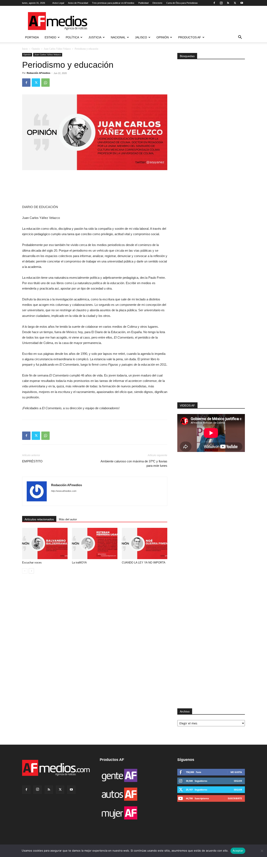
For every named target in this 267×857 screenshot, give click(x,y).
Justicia (94, 37)
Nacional (118, 37)
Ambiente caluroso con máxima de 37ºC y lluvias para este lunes (134, 463)
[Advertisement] (211, 346)
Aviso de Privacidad (78, 3)
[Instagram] (221, 3)
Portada (32, 37)
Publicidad (143, 3)
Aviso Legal (58, 3)
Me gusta (236, 772)
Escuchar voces (32, 562)
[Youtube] (242, 3)
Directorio (157, 3)
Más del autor (68, 519)
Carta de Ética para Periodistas (182, 3)
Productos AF (189, 37)
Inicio (25, 48)
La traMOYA (79, 562)
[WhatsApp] (45, 82)
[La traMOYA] (94, 543)
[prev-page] (24, 570)
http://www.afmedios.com (63, 491)
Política (72, 37)
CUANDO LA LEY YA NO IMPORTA (143, 562)
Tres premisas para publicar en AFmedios (113, 3)
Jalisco (141, 37)
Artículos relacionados (39, 519)
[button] (240, 38)
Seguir (238, 780)
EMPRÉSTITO (32, 461)
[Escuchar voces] (45, 543)
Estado (50, 37)
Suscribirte (235, 798)
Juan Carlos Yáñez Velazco (57, 48)
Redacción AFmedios (38, 73)
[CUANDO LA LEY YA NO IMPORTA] (144, 543)
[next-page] (31, 570)
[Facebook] (214, 3)
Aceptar (238, 850)
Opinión (162, 37)
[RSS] (228, 3)
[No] (262, 851)
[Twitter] (235, 3)
